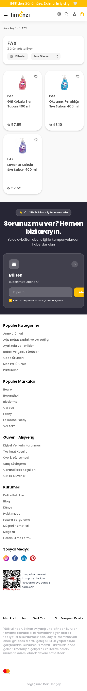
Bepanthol (11, 396)
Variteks (9, 426)
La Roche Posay (14, 420)
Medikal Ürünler (14, 364)
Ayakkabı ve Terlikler (18, 346)
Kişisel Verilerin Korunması (22, 445)
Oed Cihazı (41, 618)
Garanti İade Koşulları (19, 470)
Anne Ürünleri (13, 334)
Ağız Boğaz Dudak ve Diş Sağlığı (26, 340)
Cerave (8, 408)
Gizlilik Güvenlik (14, 476)
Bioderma (10, 402)
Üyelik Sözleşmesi (16, 458)
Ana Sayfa (10, 28)
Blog (6, 501)
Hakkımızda (11, 514)
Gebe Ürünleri (13, 358)
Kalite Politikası (14, 495)
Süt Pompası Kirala (69, 618)
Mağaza (9, 532)
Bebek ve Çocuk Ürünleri (21, 352)
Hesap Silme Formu (17, 538)
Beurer (8, 389)
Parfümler (10, 370)
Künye (7, 507)
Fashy (7, 414)
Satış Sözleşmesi (15, 464)
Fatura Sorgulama (16, 520)
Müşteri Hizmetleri (16, 526)
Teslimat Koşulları (16, 452)
